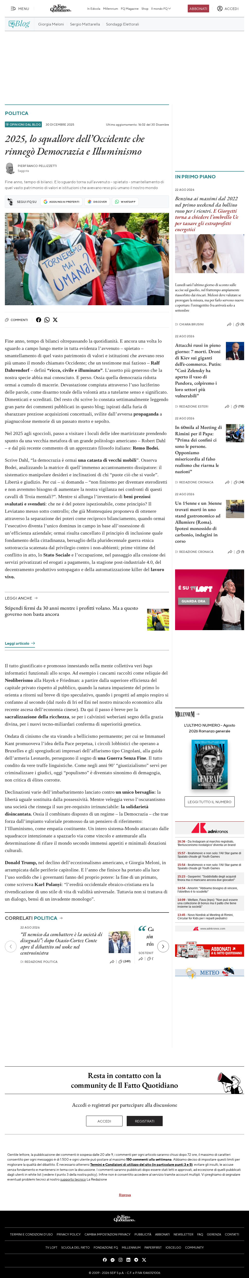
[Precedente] (11, 946)
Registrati (145, 1121)
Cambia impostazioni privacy (108, 1234)
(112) (241, 406)
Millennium (110, 8)
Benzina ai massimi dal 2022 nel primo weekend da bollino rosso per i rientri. (206, 204)
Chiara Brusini (189, 324)
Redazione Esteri (191, 406)
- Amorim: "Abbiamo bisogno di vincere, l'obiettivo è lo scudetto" (208, 890)
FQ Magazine (130, 8)
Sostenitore (149, 953)
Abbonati (198, 8)
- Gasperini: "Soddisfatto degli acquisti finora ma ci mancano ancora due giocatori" (207, 878)
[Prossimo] (163, 946)
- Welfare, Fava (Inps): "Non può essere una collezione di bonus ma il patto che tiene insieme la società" (208, 903)
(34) (241, 482)
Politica (16, 113)
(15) (154, 958)
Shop (145, 8)
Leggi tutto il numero (209, 802)
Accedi (104, 1121)
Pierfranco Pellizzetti (37, 166)
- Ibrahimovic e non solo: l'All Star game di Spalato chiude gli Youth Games (209, 855)
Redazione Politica (38, 962)
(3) (242, 324)
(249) (127, 961)
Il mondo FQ (159, 8)
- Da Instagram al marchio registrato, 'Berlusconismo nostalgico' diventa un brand (207, 843)
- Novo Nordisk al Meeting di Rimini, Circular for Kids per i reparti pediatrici (205, 916)
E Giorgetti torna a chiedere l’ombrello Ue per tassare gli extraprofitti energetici (206, 220)
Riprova (125, 1194)
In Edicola (93, 8)
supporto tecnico (73, 1179)
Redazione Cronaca (194, 482)
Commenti (19, 320)
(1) (242, 551)
